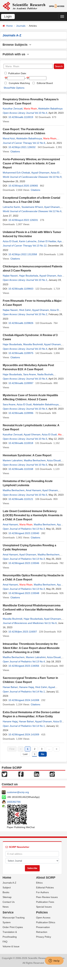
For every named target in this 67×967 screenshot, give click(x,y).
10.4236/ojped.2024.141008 (23, 700)
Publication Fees (45, 902)
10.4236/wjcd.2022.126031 (23, 220)
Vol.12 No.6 (39, 143)
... (49, 749)
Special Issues (44, 906)
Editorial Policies (45, 887)
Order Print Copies (13, 927)
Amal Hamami (33, 490)
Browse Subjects (16, 44)
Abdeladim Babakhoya (50, 108)
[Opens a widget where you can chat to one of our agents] (54, 961)
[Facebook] (21, 774)
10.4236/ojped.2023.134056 (23, 665)
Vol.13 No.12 (40, 245)
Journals (20, 25)
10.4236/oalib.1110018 (20, 443)
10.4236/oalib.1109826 (20, 323)
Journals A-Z (9, 882)
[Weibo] (52, 774)
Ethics (39, 882)
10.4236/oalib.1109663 (20, 288)
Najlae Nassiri (10, 275)
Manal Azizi (9, 138)
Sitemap (7, 897)
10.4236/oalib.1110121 (20, 499)
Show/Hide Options (14, 87)
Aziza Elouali (54, 460)
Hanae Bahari (10, 687)
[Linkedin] (36, 774)
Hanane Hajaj (26, 687)
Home (9, 25)
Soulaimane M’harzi (32, 207)
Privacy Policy (43, 936)
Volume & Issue (11, 946)
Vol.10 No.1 (41, 280)
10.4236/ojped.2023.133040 (23, 533)
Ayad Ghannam (27, 554)
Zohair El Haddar (47, 241)
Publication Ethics (45, 922)
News (6, 906)
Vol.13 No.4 (38, 661)
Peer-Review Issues (47, 897)
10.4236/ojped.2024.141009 (23, 734)
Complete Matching (19, 83)
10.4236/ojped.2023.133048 (23, 593)
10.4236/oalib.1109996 (20, 413)
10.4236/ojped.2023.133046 (23, 563)
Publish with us (15, 54)
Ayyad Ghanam (47, 275)
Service (8, 912)
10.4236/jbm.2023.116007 (22, 631)
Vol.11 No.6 (50, 623)
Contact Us (9, 902)
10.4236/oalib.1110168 (20, 469)
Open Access (43, 917)
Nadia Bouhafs (45, 374)
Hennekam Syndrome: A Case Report (27, 455)
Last (25, 754)
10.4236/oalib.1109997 (20, 383)
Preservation (43, 927)
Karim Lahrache (27, 241)
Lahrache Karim (11, 207)
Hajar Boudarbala (28, 275)
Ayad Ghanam (52, 207)
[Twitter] (4, 774)
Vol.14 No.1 (38, 691)
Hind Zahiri (25, 310)
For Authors (42, 892)
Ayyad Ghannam (40, 172)
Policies (42, 912)
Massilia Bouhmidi (33, 344)
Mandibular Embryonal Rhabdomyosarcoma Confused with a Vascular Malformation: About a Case (33, 609)
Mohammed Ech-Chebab (16, 172)
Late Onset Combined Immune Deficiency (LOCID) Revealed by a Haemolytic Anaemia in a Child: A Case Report (33, 515)
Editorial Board (45, 83)
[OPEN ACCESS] (56, 5)
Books (6, 892)
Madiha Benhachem (35, 460)
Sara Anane (29, 374)
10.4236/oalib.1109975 (20, 353)
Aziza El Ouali (10, 241)
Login (8, 16)
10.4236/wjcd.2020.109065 (23, 185)
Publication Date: (17, 73)
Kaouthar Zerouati (13, 108)
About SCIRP (45, 877)
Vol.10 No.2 (41, 314)
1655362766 (14, 801)
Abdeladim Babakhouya (29, 138)
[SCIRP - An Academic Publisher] (24, 5)
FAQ (5, 941)
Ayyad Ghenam (32, 434)
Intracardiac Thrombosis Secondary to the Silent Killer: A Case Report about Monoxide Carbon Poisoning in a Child (31, 648)
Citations (15, 151)
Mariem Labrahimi (13, 460)
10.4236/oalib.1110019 (20, 117)
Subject (7, 887)
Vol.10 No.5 (41, 438)
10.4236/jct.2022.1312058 (22, 254)
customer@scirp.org (18, 792)
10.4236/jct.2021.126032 (22, 147)
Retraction (41, 932)
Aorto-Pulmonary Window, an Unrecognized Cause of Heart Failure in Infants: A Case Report (31, 163)
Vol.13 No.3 (38, 528)
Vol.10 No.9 (55, 177)
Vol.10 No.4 (41, 112)
